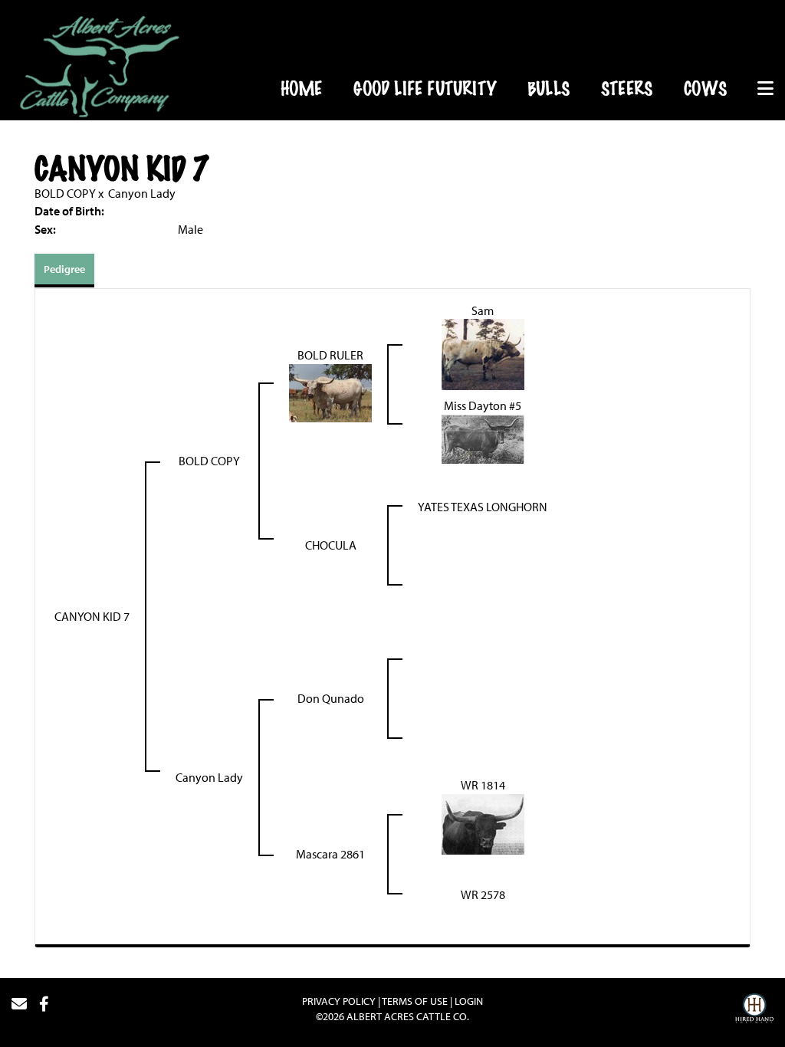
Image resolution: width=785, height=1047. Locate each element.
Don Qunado (330, 698)
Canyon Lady (142, 193)
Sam (482, 310)
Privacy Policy (339, 1001)
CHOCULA (330, 545)
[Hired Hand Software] (754, 1010)
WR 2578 (483, 894)
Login (469, 1001)
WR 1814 (483, 785)
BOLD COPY (65, 193)
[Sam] (483, 353)
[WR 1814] (483, 823)
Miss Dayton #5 (482, 405)
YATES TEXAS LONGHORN (482, 506)
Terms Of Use (415, 1001)
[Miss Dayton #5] (483, 437)
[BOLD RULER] (330, 391)
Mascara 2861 (330, 854)
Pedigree (64, 269)
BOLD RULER (330, 355)
